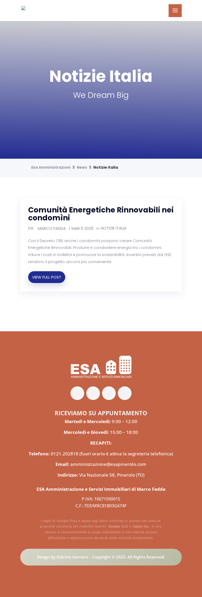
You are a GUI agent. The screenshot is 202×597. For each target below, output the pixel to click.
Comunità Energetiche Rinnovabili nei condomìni (101, 214)
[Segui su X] (93, 393)
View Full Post (46, 277)
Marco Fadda (52, 228)
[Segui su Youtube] (125, 393)
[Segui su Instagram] (109, 393)
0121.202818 (64, 454)
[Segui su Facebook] (77, 393)
